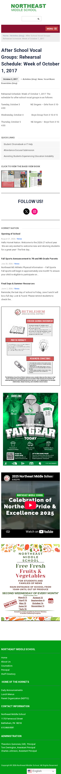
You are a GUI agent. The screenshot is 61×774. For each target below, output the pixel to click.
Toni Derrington (8, 747)
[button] (51, 28)
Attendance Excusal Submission (19, 150)
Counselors (6, 666)
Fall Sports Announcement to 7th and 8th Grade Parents (29, 258)
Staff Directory (8, 674)
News (40, 79)
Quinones (11, 744)
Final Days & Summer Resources (18, 283)
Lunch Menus (7, 694)
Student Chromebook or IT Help (18, 144)
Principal (5, 670)
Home (5, 36)
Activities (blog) (17, 36)
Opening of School (10, 233)
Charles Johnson (9, 751)
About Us (6, 661)
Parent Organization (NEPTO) (15, 698)
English (37, 771)
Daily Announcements (12, 690)
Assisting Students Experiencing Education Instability (29, 156)
